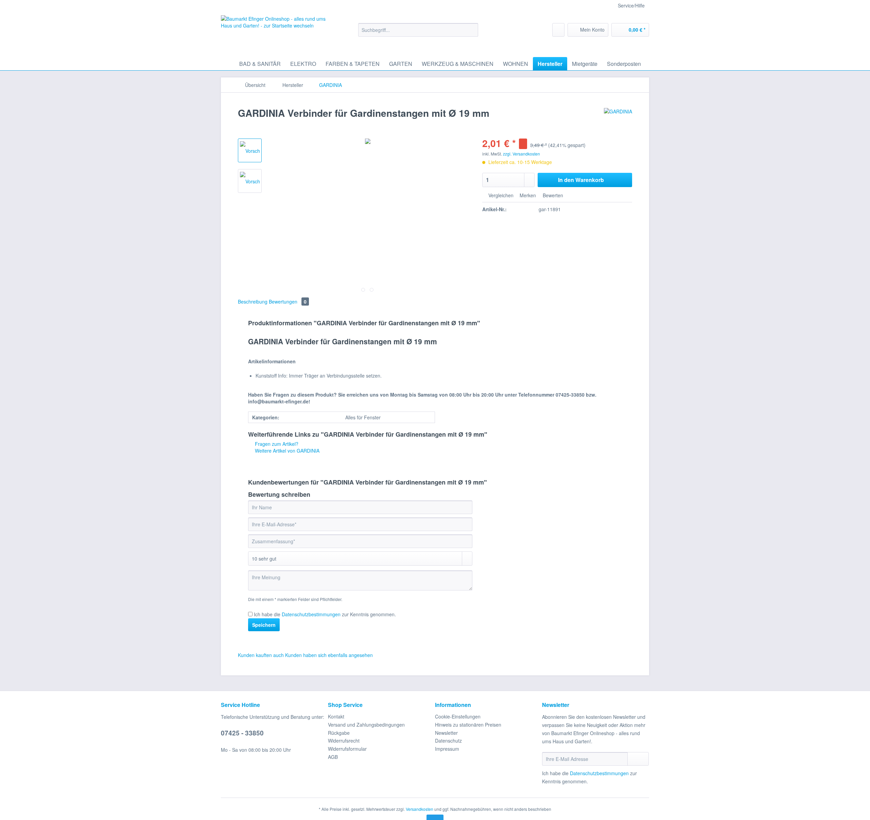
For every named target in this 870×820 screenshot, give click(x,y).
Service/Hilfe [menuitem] (631, 5)
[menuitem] (418, 33)
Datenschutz (448, 740)
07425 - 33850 (242, 732)
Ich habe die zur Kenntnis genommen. (325, 614)
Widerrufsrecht (344, 740)
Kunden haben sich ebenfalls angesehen (329, 655)
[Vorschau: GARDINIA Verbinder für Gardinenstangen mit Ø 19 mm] (250, 150)
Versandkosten (419, 809)
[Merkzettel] (558, 30)
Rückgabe (339, 732)
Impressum (447, 748)
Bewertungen (288, 301)
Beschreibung (252, 301)
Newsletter (446, 732)
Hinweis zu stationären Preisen (468, 724)
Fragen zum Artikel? (276, 443)
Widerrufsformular (347, 748)
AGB (333, 756)
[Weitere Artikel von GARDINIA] (618, 120)
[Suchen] (472, 30)
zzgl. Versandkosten (521, 154)
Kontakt (336, 716)
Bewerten (552, 195)
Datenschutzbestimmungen (311, 614)
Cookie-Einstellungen (458, 716)
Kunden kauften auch (261, 655)
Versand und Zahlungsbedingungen (366, 724)
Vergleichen (500, 195)
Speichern (264, 624)
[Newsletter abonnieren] (638, 759)
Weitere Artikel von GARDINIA (286, 450)
